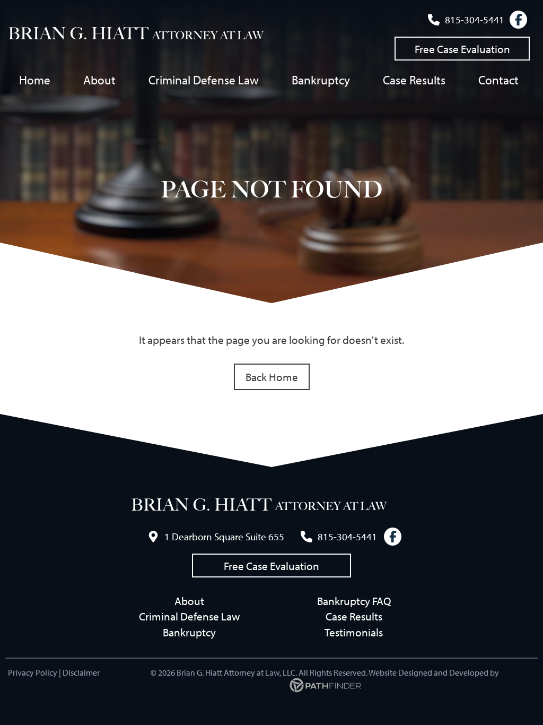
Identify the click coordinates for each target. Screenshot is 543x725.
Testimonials (354, 632)
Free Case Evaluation (462, 49)
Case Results (354, 616)
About (189, 601)
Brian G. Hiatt (78, 34)
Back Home (272, 377)
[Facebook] (518, 20)
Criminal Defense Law (189, 616)
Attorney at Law (208, 35)
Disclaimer (81, 672)
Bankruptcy (189, 632)
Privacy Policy (32, 672)
